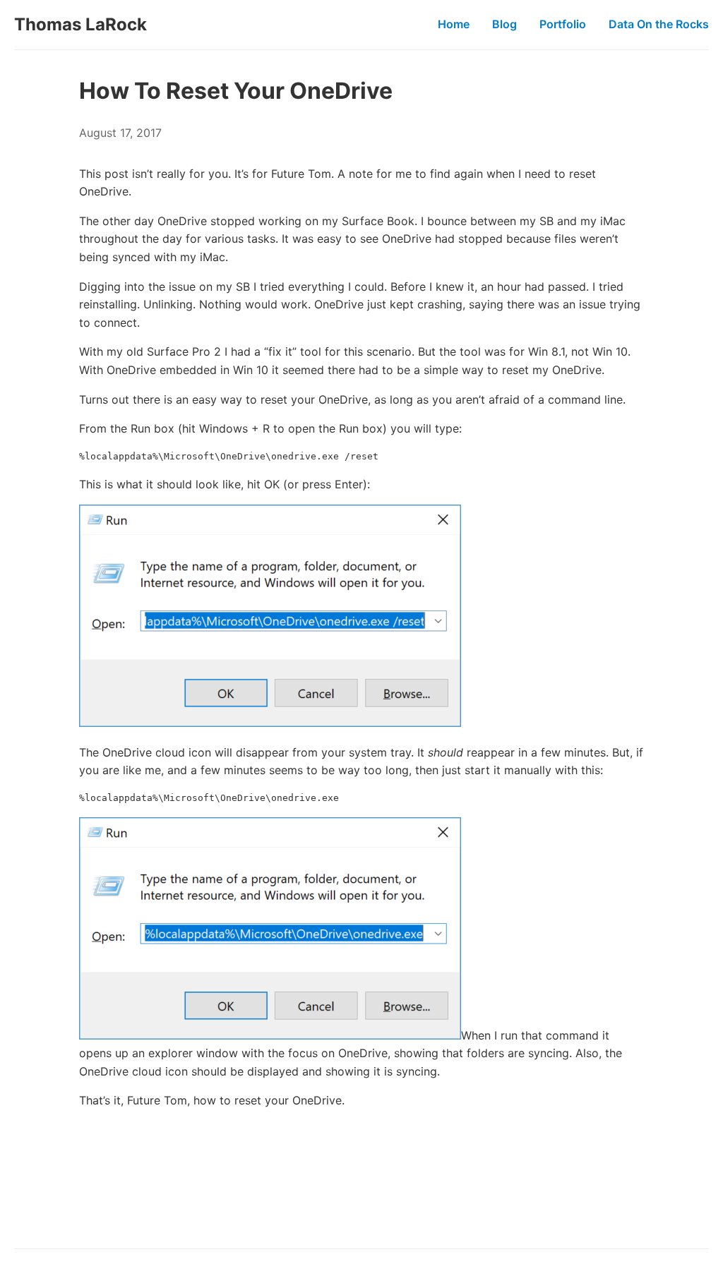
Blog (504, 24)
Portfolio (562, 24)
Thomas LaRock (80, 24)
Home (454, 24)
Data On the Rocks (659, 24)
